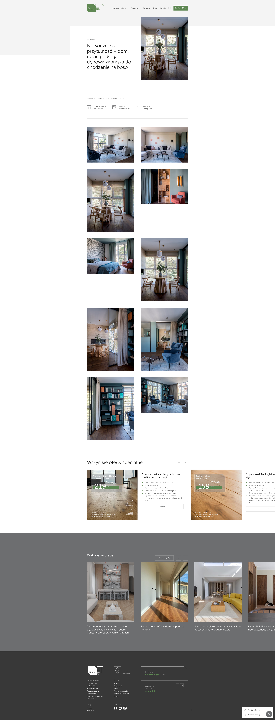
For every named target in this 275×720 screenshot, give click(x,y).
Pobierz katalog (253, 715)
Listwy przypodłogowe (95, 696)
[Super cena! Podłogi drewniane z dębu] (216, 495)
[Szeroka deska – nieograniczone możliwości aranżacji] (112, 495)
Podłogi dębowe (92, 686)
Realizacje (146, 8)
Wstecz (92, 40)
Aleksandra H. (149, 686)
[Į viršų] (191, 709)
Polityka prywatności (121, 691)
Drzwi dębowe (92, 683)
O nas (155, 8)
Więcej (162, 507)
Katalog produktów (119, 8)
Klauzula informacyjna (121, 694)
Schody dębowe (92, 688)
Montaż (89, 708)
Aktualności (118, 686)
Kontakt (163, 8)
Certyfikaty (90, 699)
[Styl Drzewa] (95, 8)
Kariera (116, 683)
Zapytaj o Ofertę (180, 8)
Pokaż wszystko (164, 558)
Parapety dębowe (93, 691)
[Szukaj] (169, 8)
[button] (178, 462)
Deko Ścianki (91, 694)
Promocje (134, 8)
